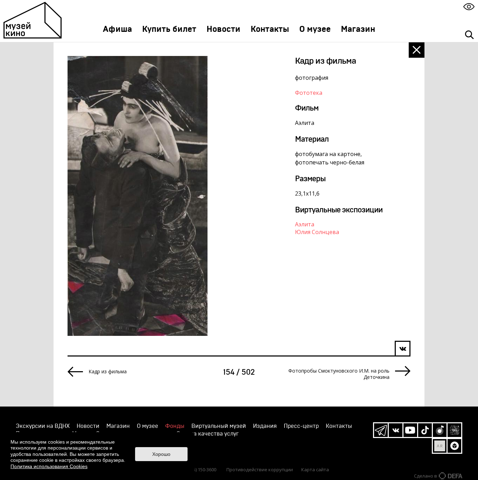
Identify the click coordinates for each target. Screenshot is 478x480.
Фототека (308, 93)
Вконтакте (395, 430)
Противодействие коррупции (259, 469)
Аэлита (304, 224)
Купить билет (169, 29)
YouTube (410, 430)
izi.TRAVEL (454, 430)
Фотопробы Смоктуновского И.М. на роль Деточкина (338, 374)
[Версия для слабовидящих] (469, 6)
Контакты (270, 29)
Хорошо (161, 454)
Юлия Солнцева (317, 232)
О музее (315, 29)
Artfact (440, 446)
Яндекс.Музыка (440, 430)
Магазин (358, 29)
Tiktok (425, 430)
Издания (265, 426)
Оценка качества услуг (207, 434)
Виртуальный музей (218, 426)
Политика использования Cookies (48, 466)
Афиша (117, 29)
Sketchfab (454, 446)
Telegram (381, 430)
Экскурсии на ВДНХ (43, 426)
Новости (223, 29)
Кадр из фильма (108, 371)
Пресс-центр (301, 426)
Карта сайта (315, 469)
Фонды (174, 426)
